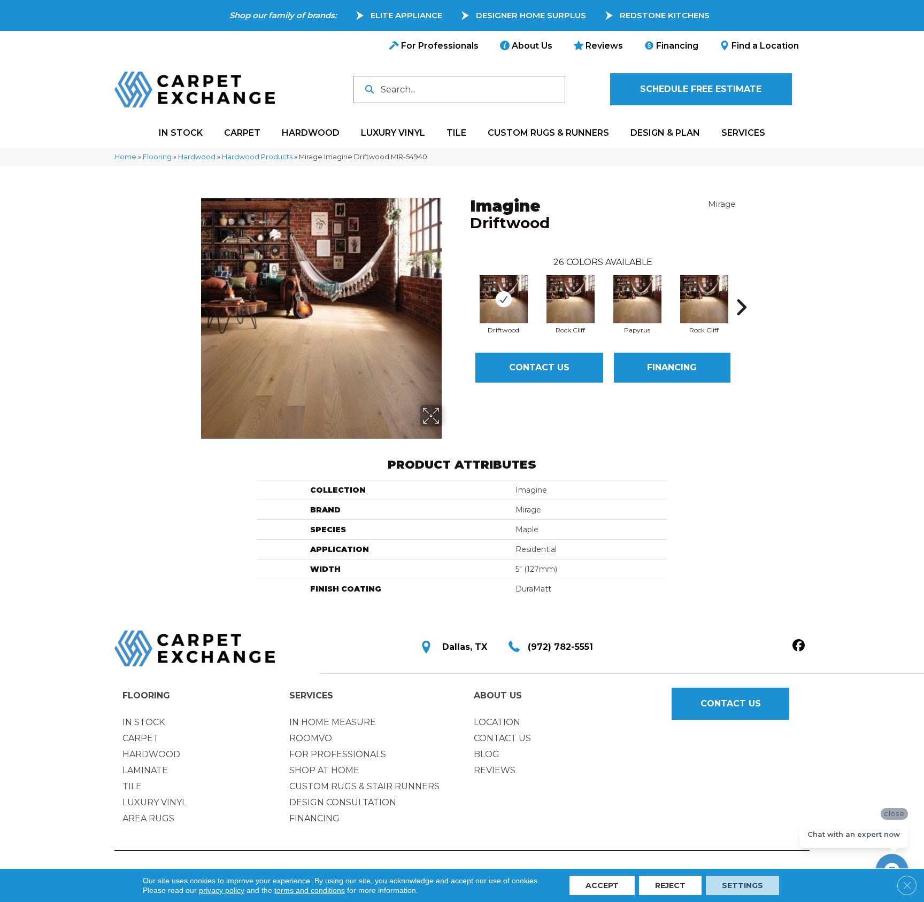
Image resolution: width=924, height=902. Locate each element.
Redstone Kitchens (665, 15)
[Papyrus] (637, 299)
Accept (602, 885)
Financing (672, 367)
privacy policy (221, 890)
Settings (742, 885)
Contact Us (539, 367)
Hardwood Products (257, 157)
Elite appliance (406, 15)
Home (125, 157)
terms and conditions (309, 890)
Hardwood (196, 157)
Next (741, 291)
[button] (701, 89)
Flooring (157, 157)
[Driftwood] (503, 299)
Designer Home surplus (531, 15)
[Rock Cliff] (570, 299)
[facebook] (798, 646)
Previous (465, 291)
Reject (670, 885)
